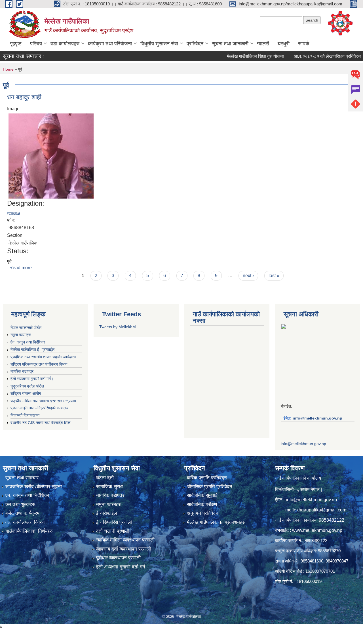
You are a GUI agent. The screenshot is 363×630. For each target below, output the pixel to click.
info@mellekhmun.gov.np (317, 418)
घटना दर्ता (105, 478)
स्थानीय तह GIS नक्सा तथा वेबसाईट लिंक (40, 422)
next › (248, 275)
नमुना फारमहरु (20, 334)
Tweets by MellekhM (117, 327)
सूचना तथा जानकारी (230, 44)
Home (8, 69)
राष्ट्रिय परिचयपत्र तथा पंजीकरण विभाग (38, 364)
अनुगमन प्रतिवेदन (202, 513)
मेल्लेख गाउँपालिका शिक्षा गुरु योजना (244, 56)
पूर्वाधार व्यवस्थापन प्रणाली (118, 558)
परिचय (36, 44)
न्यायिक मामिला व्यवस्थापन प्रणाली (125, 540)
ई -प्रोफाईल (106, 513)
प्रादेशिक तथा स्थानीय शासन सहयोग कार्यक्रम (43, 357)
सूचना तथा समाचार (22, 478)
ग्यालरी (263, 44)
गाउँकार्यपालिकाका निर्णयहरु (29, 531)
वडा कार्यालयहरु (64, 44)
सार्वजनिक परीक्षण (202, 504)
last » (274, 275)
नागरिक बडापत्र (21, 371)
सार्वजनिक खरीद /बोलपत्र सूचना (33, 486)
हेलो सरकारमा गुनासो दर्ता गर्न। (31, 378)
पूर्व (9, 261)
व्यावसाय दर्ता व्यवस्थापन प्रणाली (123, 549)
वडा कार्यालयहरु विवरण (25, 522)
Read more (20, 267)
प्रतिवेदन (195, 44)
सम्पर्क (303, 44)
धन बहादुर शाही (24, 97)
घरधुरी (284, 44)
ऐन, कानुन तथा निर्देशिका (27, 342)
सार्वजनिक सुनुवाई (202, 495)
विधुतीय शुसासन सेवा (159, 44)
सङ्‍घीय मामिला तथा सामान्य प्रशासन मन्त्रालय (43, 401)
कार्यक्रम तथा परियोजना (110, 44)
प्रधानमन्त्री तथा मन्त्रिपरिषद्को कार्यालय (39, 408)
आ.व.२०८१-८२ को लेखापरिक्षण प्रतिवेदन (316, 56)
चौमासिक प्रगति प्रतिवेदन (209, 486)
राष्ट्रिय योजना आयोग (25, 393)
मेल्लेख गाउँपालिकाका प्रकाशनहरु (216, 522)
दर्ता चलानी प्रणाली (112, 531)
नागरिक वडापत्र (110, 495)
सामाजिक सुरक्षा (109, 486)
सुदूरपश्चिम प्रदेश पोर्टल (27, 386)
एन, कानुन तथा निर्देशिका (27, 495)
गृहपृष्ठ (16, 44)
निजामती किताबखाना (24, 415)
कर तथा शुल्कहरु (20, 504)
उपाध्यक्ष (13, 213)
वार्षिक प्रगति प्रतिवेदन (207, 478)
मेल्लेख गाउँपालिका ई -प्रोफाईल (32, 349)
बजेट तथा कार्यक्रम (22, 513)
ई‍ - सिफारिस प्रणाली (114, 522)
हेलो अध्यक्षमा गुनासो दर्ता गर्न (120, 567)
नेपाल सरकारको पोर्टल (25, 327)
